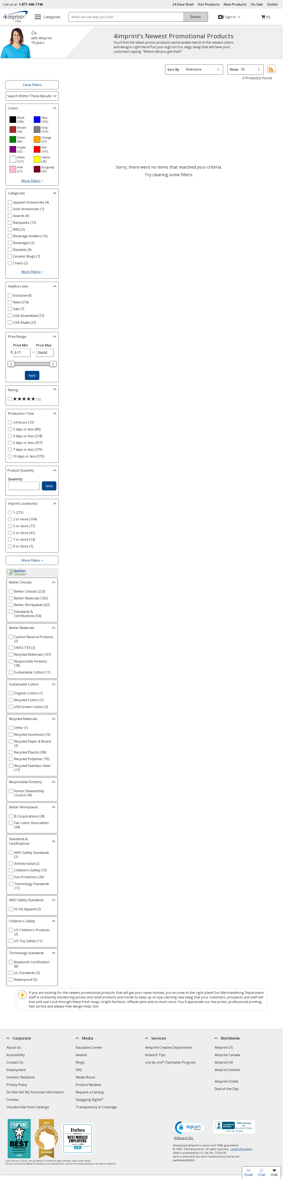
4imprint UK (223, 1062)
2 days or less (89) (27, 429)
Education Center (89, 1047)
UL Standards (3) (27, 973)
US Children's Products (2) (32, 932)
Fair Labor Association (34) (31, 825)
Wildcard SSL (184, 1139)
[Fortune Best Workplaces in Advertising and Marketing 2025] (19, 1139)
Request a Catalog (90, 1092)
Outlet (273, 4)
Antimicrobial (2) (26, 863)
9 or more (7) (23, 546)
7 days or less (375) (27, 449)
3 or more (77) (24, 526)
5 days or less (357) (27, 443)
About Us (13, 1047)
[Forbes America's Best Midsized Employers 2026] (77, 1139)
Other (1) (21, 728)
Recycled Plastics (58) (30, 752)
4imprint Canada (227, 1055)
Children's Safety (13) (30, 870)
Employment (16, 1070)
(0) (265, 18)
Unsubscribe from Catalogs (28, 1107)
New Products (235, 4)
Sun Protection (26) (29, 877)
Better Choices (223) (29, 591)
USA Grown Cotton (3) (31, 707)
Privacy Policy (17, 1085)
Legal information (241, 1149)
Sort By (173, 69)
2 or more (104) (25, 519)
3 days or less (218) (27, 436)
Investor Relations (21, 1078)
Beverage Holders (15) (30, 236)
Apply (32, 375)
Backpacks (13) (24, 222)
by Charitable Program (170, 1062)
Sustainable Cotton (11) (32, 672)
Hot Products (209, 4)
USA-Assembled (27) (28, 316)
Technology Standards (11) (31, 886)
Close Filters (32, 85)
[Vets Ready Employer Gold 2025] (46, 1139)
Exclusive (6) (22, 295)
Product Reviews (88, 1084)
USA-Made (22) (24, 322)
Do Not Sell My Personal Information (35, 1092)
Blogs (80, 1062)
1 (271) (18, 512)
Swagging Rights (89, 1099)
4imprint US (223, 1047)
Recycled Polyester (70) (31, 759)
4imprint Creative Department (168, 1047)
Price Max (44, 345)
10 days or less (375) (28, 456)
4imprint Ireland (226, 1070)
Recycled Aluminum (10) (32, 734)
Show (234, 69)
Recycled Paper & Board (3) (32, 743)
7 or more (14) (24, 539)
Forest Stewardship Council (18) (29, 793)
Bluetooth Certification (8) (32, 964)
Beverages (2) (23, 243)
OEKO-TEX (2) (24, 648)
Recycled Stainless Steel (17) (32, 768)
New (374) (21, 302)
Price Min (20, 345)
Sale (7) (18, 309)
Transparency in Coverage (97, 1107)
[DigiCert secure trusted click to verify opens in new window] (190, 1128)
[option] (19, 120)
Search (195, 17)
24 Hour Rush (183, 4)
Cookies (13, 1100)
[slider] (11, 364)
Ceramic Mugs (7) (26, 256)
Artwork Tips (155, 1055)
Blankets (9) (22, 250)
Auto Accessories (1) (28, 209)
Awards (81, 1055)
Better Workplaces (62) (32, 605)
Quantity (15, 479)
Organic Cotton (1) (28, 693)
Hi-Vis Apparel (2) (27, 909)
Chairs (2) (20, 263)
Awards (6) (21, 216)
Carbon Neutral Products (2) (33, 639)
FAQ (79, 1070)
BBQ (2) (19, 229)
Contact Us (14, 1062)
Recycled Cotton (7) (29, 700)
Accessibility (15, 1055)
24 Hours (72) (23, 422)
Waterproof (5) (25, 980)
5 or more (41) (24, 533)
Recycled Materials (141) (32, 654)
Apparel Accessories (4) (31, 202)
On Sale (257, 4)
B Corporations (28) (29, 816)
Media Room (85, 1077)
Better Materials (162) (31, 598)
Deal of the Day (226, 1089)
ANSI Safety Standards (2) (31, 855)
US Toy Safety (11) (28, 941)
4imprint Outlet (226, 1081)
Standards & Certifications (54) (27, 614)
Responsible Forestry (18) (30, 663)
